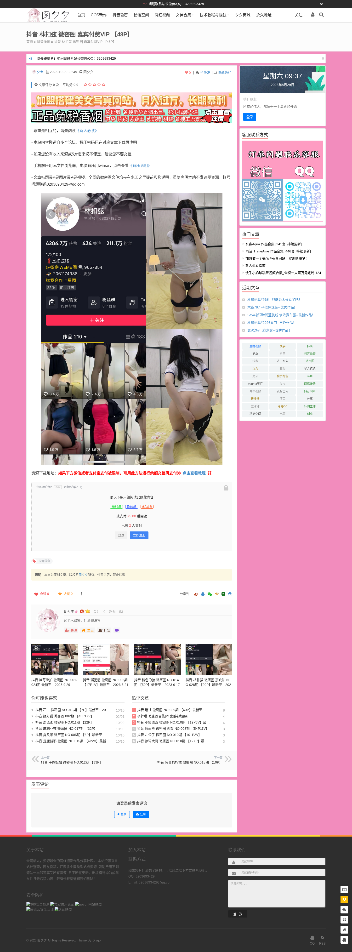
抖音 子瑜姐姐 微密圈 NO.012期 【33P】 (72, 762)
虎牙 (255, 376)
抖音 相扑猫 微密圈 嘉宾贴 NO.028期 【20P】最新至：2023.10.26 (208, 684)
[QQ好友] (203, 594)
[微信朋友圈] (210, 594)
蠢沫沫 (255, 406)
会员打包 (282, 376)
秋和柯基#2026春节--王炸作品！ (271, 323)
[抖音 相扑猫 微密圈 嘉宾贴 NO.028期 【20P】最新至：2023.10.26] (209, 659)
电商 (282, 414)
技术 (255, 361)
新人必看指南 (255, 266)
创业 (310, 414)
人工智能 (282, 361)
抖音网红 (310, 391)
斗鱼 (310, 376)
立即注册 (139, 535)
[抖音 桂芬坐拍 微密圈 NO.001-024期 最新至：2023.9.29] (54, 659)
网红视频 (162, 15)
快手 (282, 346)
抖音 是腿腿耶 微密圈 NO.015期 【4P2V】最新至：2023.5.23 (71, 741)
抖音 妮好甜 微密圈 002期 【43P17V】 (62, 716)
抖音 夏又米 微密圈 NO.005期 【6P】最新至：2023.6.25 (71, 735)
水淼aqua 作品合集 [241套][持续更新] (273, 244)
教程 (282, 369)
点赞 (44, 594)
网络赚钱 (310, 384)
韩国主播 (310, 406)
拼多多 (255, 398)
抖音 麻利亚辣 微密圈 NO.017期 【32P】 (64, 728)
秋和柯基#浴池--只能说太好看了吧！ (274, 300)
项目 (282, 398)
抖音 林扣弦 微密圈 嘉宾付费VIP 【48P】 (85, 42)
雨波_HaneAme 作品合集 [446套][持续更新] (278, 251)
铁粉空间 (282, 391)
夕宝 (40, 72)
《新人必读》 (87, 131)
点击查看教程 (194, 473)
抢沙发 (205, 72)
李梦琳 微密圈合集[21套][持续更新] (161, 716)
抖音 (282, 353)
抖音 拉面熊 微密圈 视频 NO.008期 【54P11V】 (171, 728)
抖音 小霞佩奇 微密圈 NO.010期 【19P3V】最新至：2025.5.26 (172, 722)
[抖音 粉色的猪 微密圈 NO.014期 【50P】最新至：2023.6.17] (157, 659)
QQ (312, 943)
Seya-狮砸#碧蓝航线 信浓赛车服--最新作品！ (281, 315)
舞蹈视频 (255, 391)
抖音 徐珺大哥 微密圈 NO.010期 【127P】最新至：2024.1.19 (172, 741)
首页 (81, 15)
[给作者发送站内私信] (117, 630)
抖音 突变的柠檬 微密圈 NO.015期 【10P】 (189, 762)
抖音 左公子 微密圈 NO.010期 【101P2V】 (167, 735)
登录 (121, 535)
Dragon (97, 940)
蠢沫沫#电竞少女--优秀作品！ (269, 330)
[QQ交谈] (344, 940)
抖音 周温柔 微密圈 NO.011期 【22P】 (62, 722)
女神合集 (183, 15)
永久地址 (264, 15)
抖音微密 (120, 15)
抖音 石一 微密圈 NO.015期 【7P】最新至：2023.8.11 (71, 710)
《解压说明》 (140, 166)
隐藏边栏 (224, 72)
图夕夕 (83, 574)
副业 (255, 353)
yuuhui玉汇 (255, 384)
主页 (90, 630)
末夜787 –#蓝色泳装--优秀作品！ (272, 307)
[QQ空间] (217, 593)
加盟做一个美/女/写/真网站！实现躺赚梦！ (277, 258)
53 (121, 612)
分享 (310, 398)
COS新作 (99, 15)
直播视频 (255, 346)
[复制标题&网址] (230, 594)
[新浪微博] (196, 594)
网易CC (283, 406)
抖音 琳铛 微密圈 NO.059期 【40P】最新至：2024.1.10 (172, 710)
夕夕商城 (242, 15)
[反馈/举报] (81, 594)
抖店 (310, 346)
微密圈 (310, 361)
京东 (255, 369)
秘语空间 (141, 15)
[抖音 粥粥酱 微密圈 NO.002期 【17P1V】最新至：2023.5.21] (106, 659)
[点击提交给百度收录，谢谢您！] (36, 85)
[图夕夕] (48, 21)
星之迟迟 (310, 369)
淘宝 (282, 384)
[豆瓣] (223, 594)
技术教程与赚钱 (213, 15)
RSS (322, 943)
